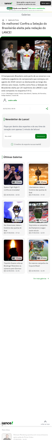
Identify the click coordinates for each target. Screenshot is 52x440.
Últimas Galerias (12, 157)
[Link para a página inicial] (3, 20)
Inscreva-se (41, 136)
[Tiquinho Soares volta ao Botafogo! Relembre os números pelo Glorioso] (13, 256)
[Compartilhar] (47, 108)
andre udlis (12, 100)
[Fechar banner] (2, 3)
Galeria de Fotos (13, 20)
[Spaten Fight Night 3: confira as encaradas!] (13, 180)
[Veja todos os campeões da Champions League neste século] (38, 218)
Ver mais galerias (39, 278)
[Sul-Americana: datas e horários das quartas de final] (13, 218)
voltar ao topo (45, 424)
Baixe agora (46, 3)
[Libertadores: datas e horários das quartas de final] (38, 180)
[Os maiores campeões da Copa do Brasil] (38, 256)
